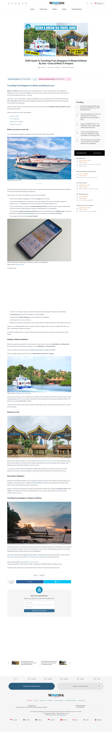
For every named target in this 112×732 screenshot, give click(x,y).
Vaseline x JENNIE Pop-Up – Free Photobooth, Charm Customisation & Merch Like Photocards (90, 125)
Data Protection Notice (70, 700)
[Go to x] (8, 3)
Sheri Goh (43, 67)
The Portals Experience (82, 194)
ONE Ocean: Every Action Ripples (84, 205)
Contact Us (42, 700)
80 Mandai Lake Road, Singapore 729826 (88, 177)
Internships (49, 700)
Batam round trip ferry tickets (40, 350)
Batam (35, 575)
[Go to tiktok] (26, 3)
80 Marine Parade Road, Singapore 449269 (88, 188)
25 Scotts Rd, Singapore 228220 (86, 200)
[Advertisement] (39, 639)
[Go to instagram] (19, 3)
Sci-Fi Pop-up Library (81, 182)
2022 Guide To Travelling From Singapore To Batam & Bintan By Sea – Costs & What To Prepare (56, 62)
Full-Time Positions (58, 700)
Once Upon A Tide (80, 158)
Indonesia (57, 67)
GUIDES (64, 9)
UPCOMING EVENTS (76, 9)
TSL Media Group (62, 715)
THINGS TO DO (43, 9)
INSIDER (54, 9)
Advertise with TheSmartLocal (31, 686)
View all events (97, 153)
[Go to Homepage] (56, 3)
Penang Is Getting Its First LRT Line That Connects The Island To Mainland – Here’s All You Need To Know (90, 116)
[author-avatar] (39, 68)
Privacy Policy (81, 700)
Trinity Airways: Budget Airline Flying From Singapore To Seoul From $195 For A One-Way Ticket (90, 133)
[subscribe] (99, 686)
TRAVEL (32, 9)
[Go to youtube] (22, 3)
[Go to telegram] (15, 3)
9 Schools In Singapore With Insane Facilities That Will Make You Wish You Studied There (90, 107)
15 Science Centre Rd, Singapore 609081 (88, 211)
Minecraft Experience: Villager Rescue (86, 171)
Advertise (29, 700)
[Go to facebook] (12, 3)
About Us (35, 700)
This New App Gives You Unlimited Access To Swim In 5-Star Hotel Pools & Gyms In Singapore (90, 141)
